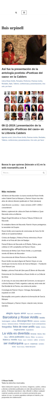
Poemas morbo (36, 81)
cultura (13, 321)
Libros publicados (16, 337)
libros (6, 337)
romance (30, 340)
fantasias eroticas (13, 324)
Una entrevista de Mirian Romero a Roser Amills (19, 257)
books (42, 317)
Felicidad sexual (25, 324)
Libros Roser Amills (8, 81)
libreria (39, 334)
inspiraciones (19, 330)
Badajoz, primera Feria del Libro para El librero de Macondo (23, 270)
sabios (36, 340)
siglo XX (26, 344)
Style (11, 84)
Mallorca (6, 340)
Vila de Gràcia (20, 346)
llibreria (27, 337)
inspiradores (30, 330)
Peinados (19, 81)
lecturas (33, 334)
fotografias (7, 327)
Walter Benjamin (30, 346)
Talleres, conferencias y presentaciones (27, 84)
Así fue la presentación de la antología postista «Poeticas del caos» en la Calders (22, 72)
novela (14, 340)
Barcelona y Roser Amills (21, 317)
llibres (33, 337)
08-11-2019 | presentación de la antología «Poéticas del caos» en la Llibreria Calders (23, 129)
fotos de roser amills (24, 326)
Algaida (17, 313)
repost (24, 340)
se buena (42, 340)
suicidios (41, 344)
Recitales (5, 84)
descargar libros (25, 321)
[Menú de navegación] (24, 12)
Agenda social (7, 137)
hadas (38, 327)
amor (23, 313)
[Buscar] (16, 12)
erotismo (36, 321)
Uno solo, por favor (37, 140)
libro (44, 334)
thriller (14, 347)
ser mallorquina (13, 343)
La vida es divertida (16, 333)
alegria (9, 313)
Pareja (20, 340)
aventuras (37, 313)
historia (43, 327)
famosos (4, 324)
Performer (27, 81)
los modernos (39, 337)
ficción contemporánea (39, 324)
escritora (42, 321)
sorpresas (34, 344)
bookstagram (6, 321)
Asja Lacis (30, 313)
